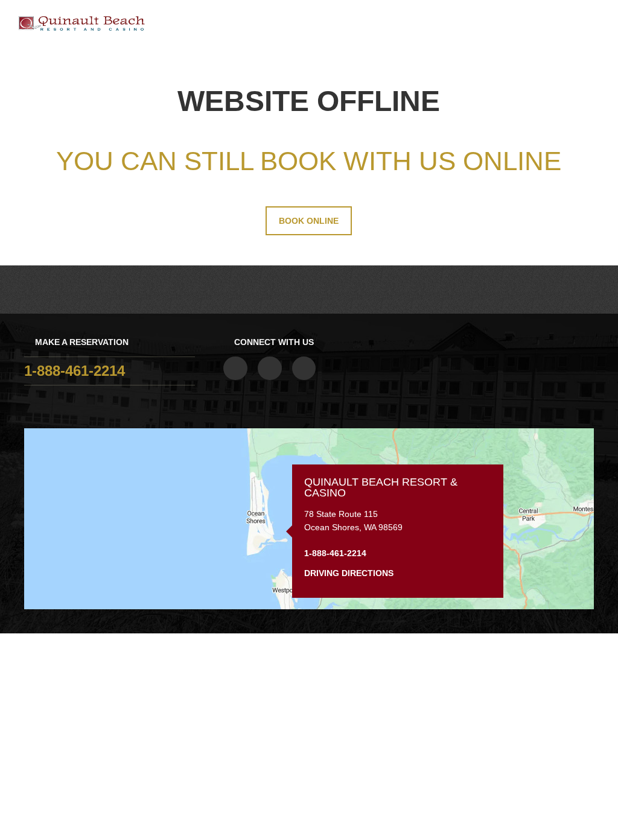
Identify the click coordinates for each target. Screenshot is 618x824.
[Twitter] (270, 369)
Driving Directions (350, 573)
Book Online (309, 221)
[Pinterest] (304, 369)
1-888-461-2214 (74, 371)
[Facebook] (235, 369)
